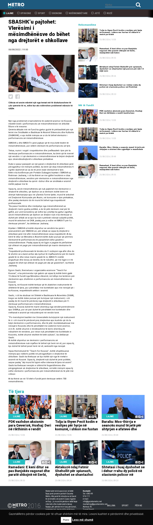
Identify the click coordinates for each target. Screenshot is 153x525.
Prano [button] (66, 519)
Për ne (138, 505)
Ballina (111, 505)
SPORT (125, 505)
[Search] (138, 5)
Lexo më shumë (82, 519)
